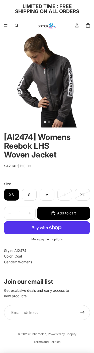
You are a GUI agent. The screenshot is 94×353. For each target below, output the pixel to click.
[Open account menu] (76, 25)
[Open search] (16, 25)
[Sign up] (82, 312)
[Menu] (6, 25)
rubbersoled (37, 334)
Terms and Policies (47, 342)
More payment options (47, 239)
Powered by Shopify (62, 334)
